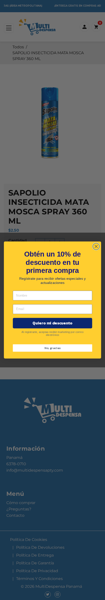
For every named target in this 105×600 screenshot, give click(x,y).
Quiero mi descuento (52, 323)
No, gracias (52, 348)
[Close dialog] (96, 246)
